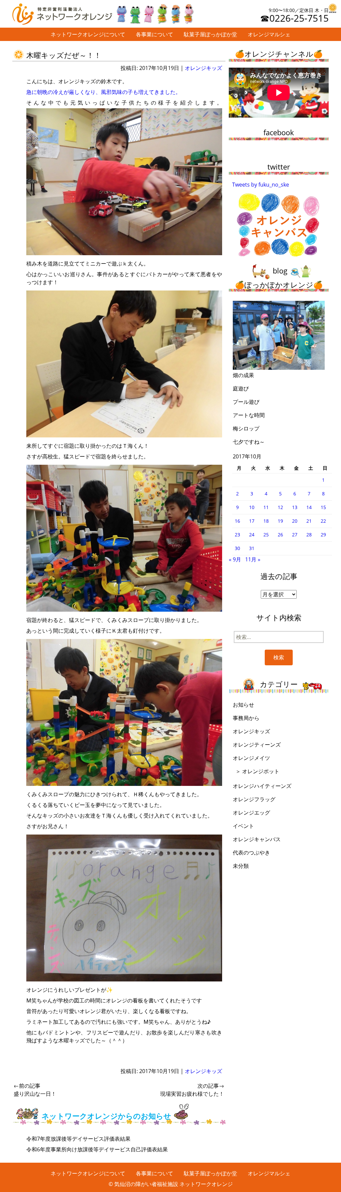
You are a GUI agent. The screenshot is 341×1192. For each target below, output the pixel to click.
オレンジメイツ (251, 758)
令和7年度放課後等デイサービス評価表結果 (78, 1138)
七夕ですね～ (249, 441)
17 (251, 521)
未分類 (241, 866)
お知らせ (243, 704)
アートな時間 (249, 415)
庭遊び (241, 388)
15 (323, 507)
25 (266, 534)
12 (280, 507)
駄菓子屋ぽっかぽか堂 (210, 34)
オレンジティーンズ (257, 744)
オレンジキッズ (203, 68)
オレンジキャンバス (257, 839)
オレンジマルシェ (269, 34)
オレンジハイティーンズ (262, 786)
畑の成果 (243, 375)
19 (280, 521)
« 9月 (235, 559)
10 (251, 507)
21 (309, 521)
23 (237, 534)
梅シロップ (246, 428)
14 (309, 507)
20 (294, 521)
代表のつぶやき (251, 852)
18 (266, 521)
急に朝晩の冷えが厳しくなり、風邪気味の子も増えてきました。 (103, 92)
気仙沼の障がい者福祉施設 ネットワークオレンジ (173, 1184)
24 (251, 534)
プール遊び (246, 401)
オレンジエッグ (251, 812)
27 (294, 534)
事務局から (246, 718)
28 (309, 534)
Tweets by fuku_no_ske (260, 184)
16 (237, 521)
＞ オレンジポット (257, 771)
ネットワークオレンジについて (88, 34)
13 (294, 507)
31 (251, 548)
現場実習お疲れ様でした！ (192, 1089)
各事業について (154, 34)
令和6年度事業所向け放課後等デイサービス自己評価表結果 (97, 1149)
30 (237, 548)
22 (323, 521)
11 (266, 507)
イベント (243, 826)
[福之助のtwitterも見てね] (154, 12)
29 (323, 534)
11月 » (252, 559)
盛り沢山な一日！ (35, 1089)
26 (280, 534)
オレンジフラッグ (254, 799)
